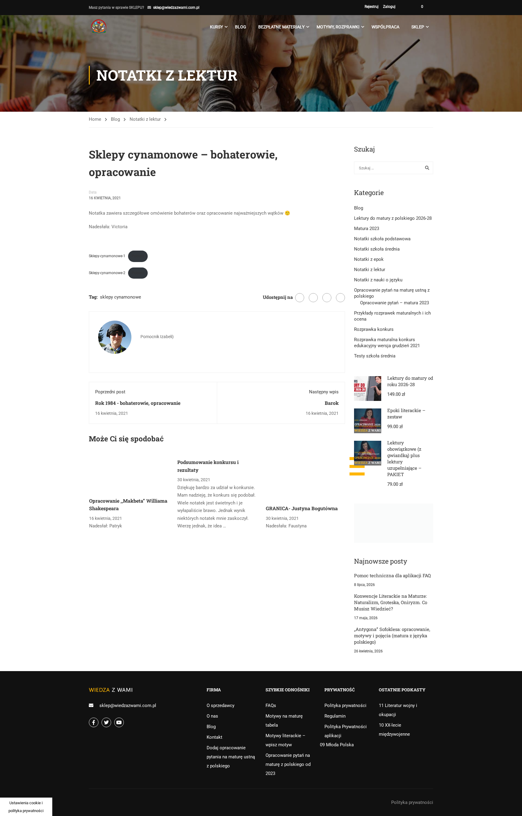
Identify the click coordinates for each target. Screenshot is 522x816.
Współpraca (385, 26)
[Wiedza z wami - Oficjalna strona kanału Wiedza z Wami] (99, 27)
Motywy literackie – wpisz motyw (285, 740)
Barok (332, 403)
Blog (240, 26)
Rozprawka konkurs (374, 329)
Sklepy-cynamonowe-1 (107, 256)
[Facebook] (299, 297)
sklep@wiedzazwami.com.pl (176, 7)
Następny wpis (324, 392)
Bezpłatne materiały (281, 26)
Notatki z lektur (145, 119)
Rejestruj (372, 7)
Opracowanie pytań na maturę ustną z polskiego (392, 293)
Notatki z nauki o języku (378, 280)
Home (95, 119)
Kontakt (214, 737)
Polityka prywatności (345, 705)
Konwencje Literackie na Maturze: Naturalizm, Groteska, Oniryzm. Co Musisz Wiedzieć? (390, 602)
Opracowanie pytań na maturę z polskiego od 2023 (288, 764)
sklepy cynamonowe (120, 297)
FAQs (271, 705)
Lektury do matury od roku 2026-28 (410, 381)
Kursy (216, 26)
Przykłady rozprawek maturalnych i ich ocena (392, 316)
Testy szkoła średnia (374, 356)
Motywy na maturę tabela (284, 720)
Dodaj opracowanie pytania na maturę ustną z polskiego (231, 757)
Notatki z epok (369, 259)
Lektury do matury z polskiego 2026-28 (393, 218)
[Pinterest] (326, 297)
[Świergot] (313, 297)
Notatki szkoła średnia (377, 249)
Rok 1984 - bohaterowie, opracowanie (137, 403)
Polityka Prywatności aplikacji (345, 731)
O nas (212, 716)
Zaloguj (389, 7)
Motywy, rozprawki (338, 26)
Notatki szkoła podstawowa (382, 239)
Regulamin (335, 716)
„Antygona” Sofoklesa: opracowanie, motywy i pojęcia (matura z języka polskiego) (392, 635)
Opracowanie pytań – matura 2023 (394, 303)
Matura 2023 (366, 228)
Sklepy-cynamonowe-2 (107, 273)
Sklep (417, 26)
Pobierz (138, 256)
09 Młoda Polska (337, 744)
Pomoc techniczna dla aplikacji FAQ (392, 575)
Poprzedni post (110, 392)
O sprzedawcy (220, 705)
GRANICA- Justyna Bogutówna (302, 508)
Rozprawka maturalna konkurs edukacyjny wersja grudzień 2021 (387, 342)
